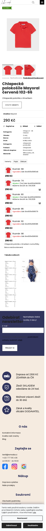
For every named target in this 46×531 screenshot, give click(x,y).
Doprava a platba (10, 482)
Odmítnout (11, 525)
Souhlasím (33, 525)
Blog (4, 439)
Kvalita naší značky (10, 436)
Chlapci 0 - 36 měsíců (28, 132)
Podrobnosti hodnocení (33, 78)
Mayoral (13, 114)
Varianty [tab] (8, 161)
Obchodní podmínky (11, 501)
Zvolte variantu (12, 105)
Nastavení (22, 518)
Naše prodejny (8, 485)
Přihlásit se (9, 348)
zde (34, 512)
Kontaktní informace (11, 433)
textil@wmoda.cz (9, 454)
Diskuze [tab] (23, 161)
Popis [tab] (16, 161)
